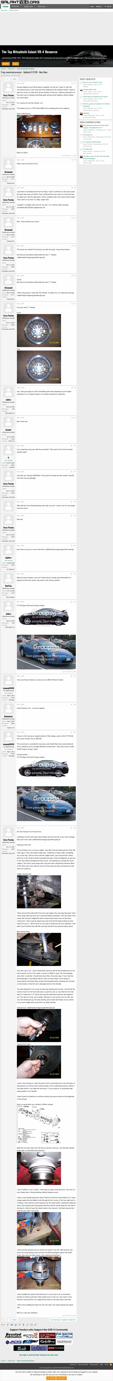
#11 (74, 472)
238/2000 (86, 113)
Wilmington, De (9, 413)
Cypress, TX (10, 728)
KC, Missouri (10, 569)
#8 (75, 388)
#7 (75, 303)
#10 (74, 445)
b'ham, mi (11, 441)
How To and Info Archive (90, 101)
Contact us (73, 1364)
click (41, 103)
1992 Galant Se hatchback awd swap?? (95, 96)
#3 (75, 188)
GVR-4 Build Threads (89, 117)
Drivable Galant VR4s (89, 89)
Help (101, 1364)
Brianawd (8, 172)
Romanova (8, 716)
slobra (8, 399)
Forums (5, 6)
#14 (74, 545)
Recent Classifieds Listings (90, 122)
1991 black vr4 (87, 135)
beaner (8, 429)
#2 (75, 160)
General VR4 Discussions (91, 94)
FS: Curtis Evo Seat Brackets (92, 142)
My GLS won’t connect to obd (92, 82)
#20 (74, 828)
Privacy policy (94, 1364)
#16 (74, 602)
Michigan (11, 700)
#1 (75, 83)
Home (106, 1364)
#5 (75, 246)
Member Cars (28, 6)
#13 (74, 515)
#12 (74, 502)
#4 (75, 218)
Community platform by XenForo (56, 1368)
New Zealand (10, 597)
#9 (75, 417)
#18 (74, 704)
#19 (74, 732)
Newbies (85, 86)
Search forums (13, 10)
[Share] (72, 83)
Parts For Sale (87, 146)
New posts (4, 10)
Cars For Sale (87, 132)
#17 (74, 676)
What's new (41, 6)
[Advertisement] (56, 28)
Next (14, 79)
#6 (75, 275)
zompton (11, 467)
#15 (74, 574)
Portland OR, (10, 183)
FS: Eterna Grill (87, 149)
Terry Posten (6, 75)
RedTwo (8, 585)
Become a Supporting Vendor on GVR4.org (39, 1355)
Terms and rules (83, 1364)
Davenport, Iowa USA (8, 109)
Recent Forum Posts (87, 79)
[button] (16, 6)
